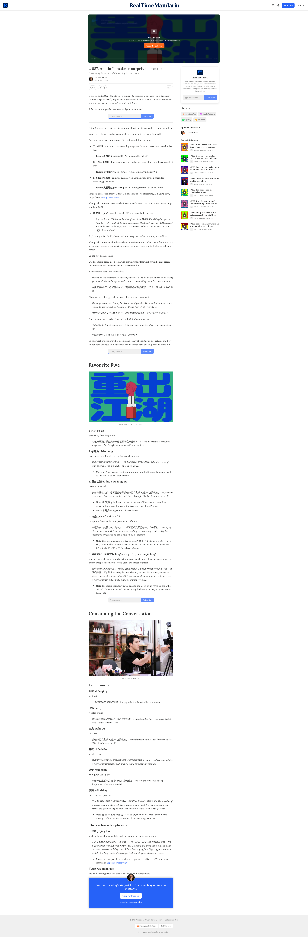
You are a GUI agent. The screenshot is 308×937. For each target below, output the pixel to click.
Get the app (166, 926)
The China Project (136, 424)
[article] (200, 147)
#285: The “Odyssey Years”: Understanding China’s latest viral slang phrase (204, 202)
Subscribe (288, 5)
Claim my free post (130, 895)
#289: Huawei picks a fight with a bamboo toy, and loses (203, 157)
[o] (184, 147)
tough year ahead (110, 197)
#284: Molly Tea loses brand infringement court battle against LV (203, 213)
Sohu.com (136, 678)
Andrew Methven (101, 78)
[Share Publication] (278, 5)
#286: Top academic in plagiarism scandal (201, 191)
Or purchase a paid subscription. (131, 902)
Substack (142, 932)
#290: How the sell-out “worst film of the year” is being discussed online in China (204, 145)
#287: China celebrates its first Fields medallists (204, 179)
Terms (160, 920)
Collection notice (171, 920)
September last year (117, 863)
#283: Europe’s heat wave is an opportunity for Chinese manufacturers (204, 225)
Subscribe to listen (154, 46)
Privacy (154, 920)
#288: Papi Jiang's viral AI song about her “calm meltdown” (204, 168)
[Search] (273, 5)
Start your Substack (147, 926)
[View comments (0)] (99, 87)
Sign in (300, 5)
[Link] (85, 365)
